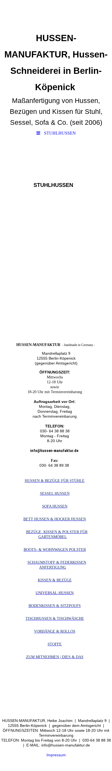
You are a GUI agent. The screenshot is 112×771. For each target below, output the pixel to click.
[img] (56, 15)
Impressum (56, 755)
